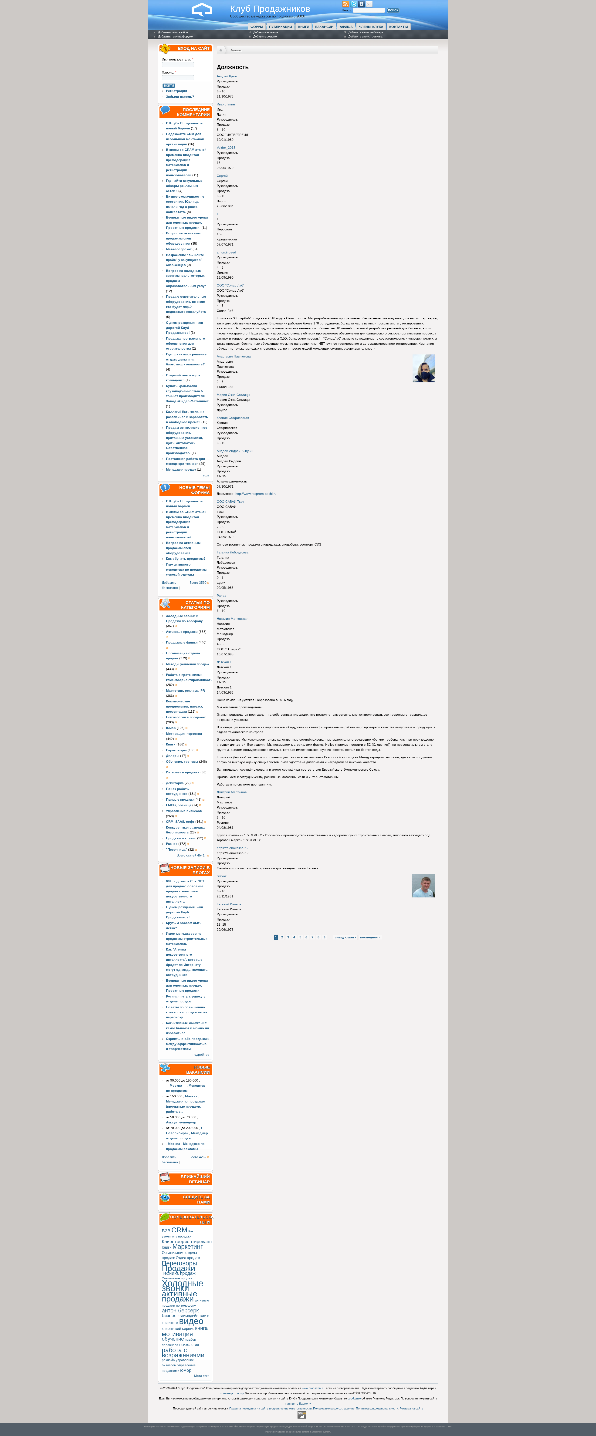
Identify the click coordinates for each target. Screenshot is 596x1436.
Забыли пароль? (180, 96)
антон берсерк (180, 1310)
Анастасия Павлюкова (234, 356)
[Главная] (205, 15)
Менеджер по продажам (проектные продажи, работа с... (185, 1106)
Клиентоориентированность (191, 1241)
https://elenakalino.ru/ (232, 848)
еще (206, 475)
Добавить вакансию (266, 32)
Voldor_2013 (226, 147)
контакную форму (232, 1393)
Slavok (222, 876)
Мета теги (201, 1376)
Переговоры (179, 1263)
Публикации (280, 27)
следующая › (345, 937)
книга (201, 1328)
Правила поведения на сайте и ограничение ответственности (270, 1408)
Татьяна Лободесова (232, 552)
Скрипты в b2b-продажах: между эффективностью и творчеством (187, 1044)
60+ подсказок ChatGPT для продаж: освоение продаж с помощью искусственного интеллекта (185, 891)
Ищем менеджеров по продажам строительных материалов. (186, 939)
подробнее (201, 1054)
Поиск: (347, 10)
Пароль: (169, 72)
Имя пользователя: (177, 59)
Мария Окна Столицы (233, 395)
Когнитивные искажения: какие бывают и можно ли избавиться (187, 1028)
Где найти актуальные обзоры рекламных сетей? (184, 186)
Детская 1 (224, 662)
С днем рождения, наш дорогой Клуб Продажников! (184, 328)
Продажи (178, 1268)
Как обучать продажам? (186, 558)
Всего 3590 (198, 582)
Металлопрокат (179, 249)
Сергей (222, 176)
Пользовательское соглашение (334, 1408)
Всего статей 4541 (191, 855)
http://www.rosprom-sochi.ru (256, 494)
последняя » (370, 937)
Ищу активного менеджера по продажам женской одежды (186, 569)
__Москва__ (176, 1085)
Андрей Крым (227, 76)
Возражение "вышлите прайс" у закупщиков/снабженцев (185, 260)
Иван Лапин (226, 104)
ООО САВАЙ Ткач (230, 501)
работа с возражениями (183, 1352)
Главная (236, 50)
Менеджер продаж (181, 469)
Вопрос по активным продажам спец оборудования (183, 238)
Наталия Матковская (232, 618)
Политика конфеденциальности (377, 1408)
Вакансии (324, 27)
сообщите (354, 1398)
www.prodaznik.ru (313, 1388)
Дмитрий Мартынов (232, 792)
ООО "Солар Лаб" (230, 285)
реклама (168, 1360)
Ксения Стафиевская (233, 418)
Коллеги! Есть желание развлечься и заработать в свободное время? (187, 417)
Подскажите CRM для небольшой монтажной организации (185, 139)
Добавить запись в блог (173, 32)
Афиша (346, 27)
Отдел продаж (188, 1258)
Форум (257, 27)
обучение (173, 1339)
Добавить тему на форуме (175, 36)
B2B (166, 1230)
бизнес (169, 1315)
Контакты (398, 27)
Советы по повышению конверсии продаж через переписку (186, 1012)
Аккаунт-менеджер (181, 1122)
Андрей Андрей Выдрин (235, 451)
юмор (186, 1370)
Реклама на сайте (411, 1408)
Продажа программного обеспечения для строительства (185, 344)
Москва (191, 1096)
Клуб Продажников (270, 8)
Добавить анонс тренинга (366, 36)
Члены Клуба (371, 27)
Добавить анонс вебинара (366, 32)
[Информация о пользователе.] (424, 381)
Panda (221, 595)
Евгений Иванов (229, 904)
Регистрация (176, 91)
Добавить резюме (265, 36)
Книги (303, 27)
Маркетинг (188, 1246)
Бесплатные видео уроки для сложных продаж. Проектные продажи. (187, 222)
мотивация (177, 1334)
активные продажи (179, 1296)
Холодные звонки (182, 1285)
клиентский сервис (178, 1328)
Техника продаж (179, 1273)
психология (189, 1344)
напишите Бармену (298, 1403)
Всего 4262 (198, 1157)
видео (191, 1321)
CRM (179, 1230)
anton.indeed (226, 252)
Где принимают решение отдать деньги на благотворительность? (186, 359)
